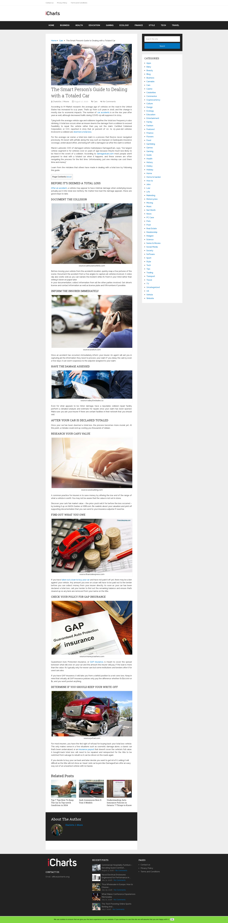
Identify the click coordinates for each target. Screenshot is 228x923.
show (69, 177)
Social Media (152, 247)
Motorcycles (152, 199)
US (147, 291)
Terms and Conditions (79, 3)
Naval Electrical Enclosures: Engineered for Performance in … (116, 876)
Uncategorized (153, 287)
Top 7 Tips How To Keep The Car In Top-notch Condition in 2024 (62, 803)
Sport (148, 258)
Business (64, 25)
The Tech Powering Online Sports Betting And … (116, 905)
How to (149, 181)
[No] (225, 919)
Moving (149, 203)
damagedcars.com (105, 154)
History (149, 162)
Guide (149, 155)
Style (152, 25)
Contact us (49, 3)
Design (149, 107)
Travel (175, 25)
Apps (148, 63)
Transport (150, 276)
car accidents (103, 112)
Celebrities (151, 92)
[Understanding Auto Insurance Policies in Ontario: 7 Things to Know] (119, 789)
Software (150, 254)
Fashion (149, 125)
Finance (139, 25)
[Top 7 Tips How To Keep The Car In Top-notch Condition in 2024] (63, 789)
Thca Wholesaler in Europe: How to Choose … (117, 885)
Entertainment (152, 118)
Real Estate (151, 228)
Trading (149, 272)
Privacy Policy (62, 3)
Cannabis (150, 81)
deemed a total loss (82, 132)
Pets (148, 221)
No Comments (109, 101)
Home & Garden (153, 177)
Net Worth (151, 210)
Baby (148, 67)
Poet (148, 225)
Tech (163, 25)
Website (150, 298)
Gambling (150, 144)
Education (94, 25)
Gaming (110, 25)
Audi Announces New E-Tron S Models (90, 801)
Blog (148, 74)
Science (150, 239)
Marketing (150, 195)
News (149, 214)
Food (148, 140)
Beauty (149, 70)
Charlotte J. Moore (61, 101)
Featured (150, 129)
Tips (148, 269)
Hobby (149, 166)
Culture (149, 103)
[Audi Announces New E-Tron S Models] (91, 789)
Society (149, 250)
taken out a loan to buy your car (76, 580)
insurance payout (86, 749)
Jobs (148, 184)
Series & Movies (153, 243)
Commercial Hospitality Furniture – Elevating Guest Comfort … (117, 866)
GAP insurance (96, 662)
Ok (172, 919)
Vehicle (149, 295)
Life (148, 192)
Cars (95, 101)
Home (51, 25)
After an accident (59, 188)
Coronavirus (151, 96)
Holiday (149, 170)
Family (149, 122)
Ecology (124, 25)
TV (147, 283)
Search (162, 46)
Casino (149, 89)
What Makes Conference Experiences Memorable (118, 895)
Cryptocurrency (153, 100)
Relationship (151, 232)
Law (148, 188)
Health (79, 25)
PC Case (150, 217)
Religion (150, 236)
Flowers (150, 136)
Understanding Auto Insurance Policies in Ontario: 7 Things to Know (119, 803)
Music (149, 206)
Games (149, 148)
